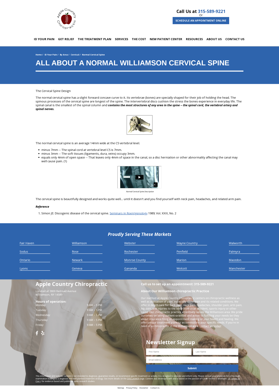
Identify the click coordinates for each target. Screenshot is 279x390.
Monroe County (135, 260)
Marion (181, 260)
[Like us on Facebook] (37, 334)
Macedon (235, 260)
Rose (75, 252)
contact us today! (210, 326)
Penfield (182, 252)
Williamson (79, 243)
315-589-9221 (212, 11)
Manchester (237, 268)
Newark (77, 260)
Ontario (25, 260)
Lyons (24, 268)
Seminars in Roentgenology (128, 213)
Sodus (24, 252)
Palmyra (234, 252)
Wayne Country (187, 243)
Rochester (131, 252)
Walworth (235, 243)
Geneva (77, 268)
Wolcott (182, 268)
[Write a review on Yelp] (43, 334)
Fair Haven (27, 243)
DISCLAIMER (133, 378)
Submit (192, 368)
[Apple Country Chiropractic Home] (67, 18)
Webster (130, 243)
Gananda (130, 268)
